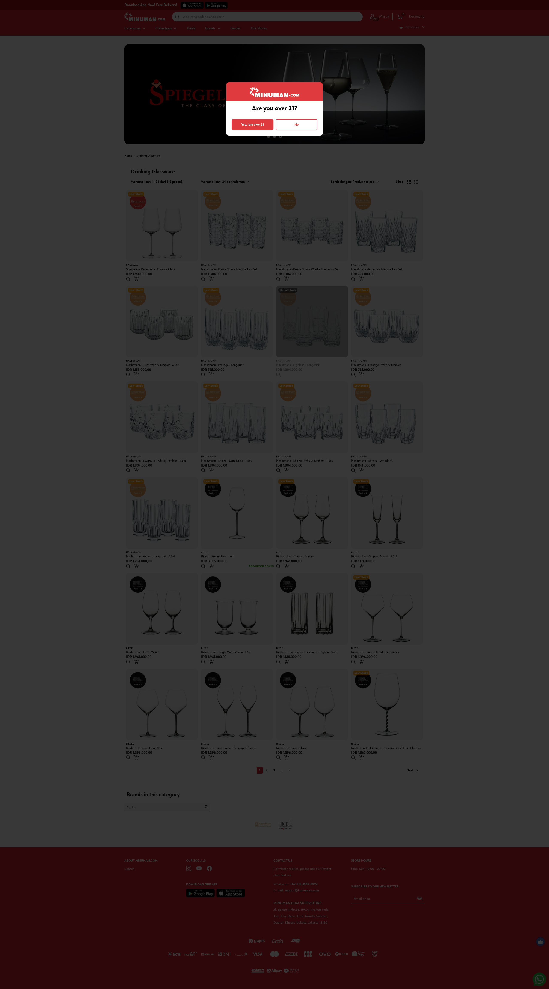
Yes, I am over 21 (252, 125)
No (296, 125)
